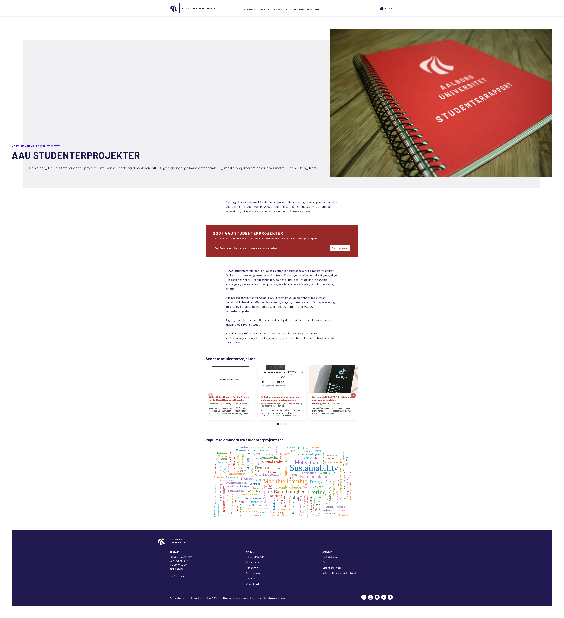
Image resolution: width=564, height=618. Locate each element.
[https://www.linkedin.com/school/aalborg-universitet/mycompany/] (383, 597)
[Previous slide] (210, 395)
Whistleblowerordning (273, 598)
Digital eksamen (294, 9)
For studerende (255, 556)
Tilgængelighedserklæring (238, 598)
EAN (325, 562)
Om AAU (251, 578)
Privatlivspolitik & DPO (204, 598)
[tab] (278, 424)
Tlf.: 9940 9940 (178, 564)
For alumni (252, 567)
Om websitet (177, 598)
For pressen (253, 573)
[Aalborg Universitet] (174, 8)
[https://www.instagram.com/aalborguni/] (370, 597)
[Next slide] (353, 395)
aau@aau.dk (177, 568)
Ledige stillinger (331, 567)
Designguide (330, 556)
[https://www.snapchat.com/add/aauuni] (390, 597)
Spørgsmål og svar (270, 9)
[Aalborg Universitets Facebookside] (363, 597)
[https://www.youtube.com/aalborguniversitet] (377, 597)
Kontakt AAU (253, 584)
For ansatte (252, 562)
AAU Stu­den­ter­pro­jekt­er (199, 8)
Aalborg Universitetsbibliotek (339, 573)
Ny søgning (250, 9)
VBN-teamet (313, 9)
